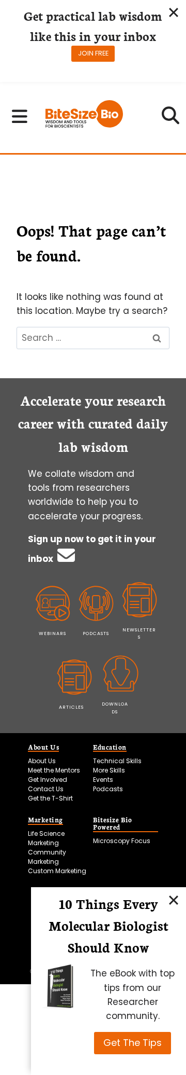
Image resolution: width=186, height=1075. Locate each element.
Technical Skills (117, 760)
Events (103, 779)
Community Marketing (47, 857)
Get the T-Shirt (50, 798)
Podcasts (108, 788)
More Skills (109, 770)
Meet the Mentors (54, 770)
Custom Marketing (57, 870)
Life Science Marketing (46, 838)
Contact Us (46, 788)
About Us (42, 760)
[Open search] (171, 119)
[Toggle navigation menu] (20, 116)
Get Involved (47, 779)
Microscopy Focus (121, 840)
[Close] (173, 899)
